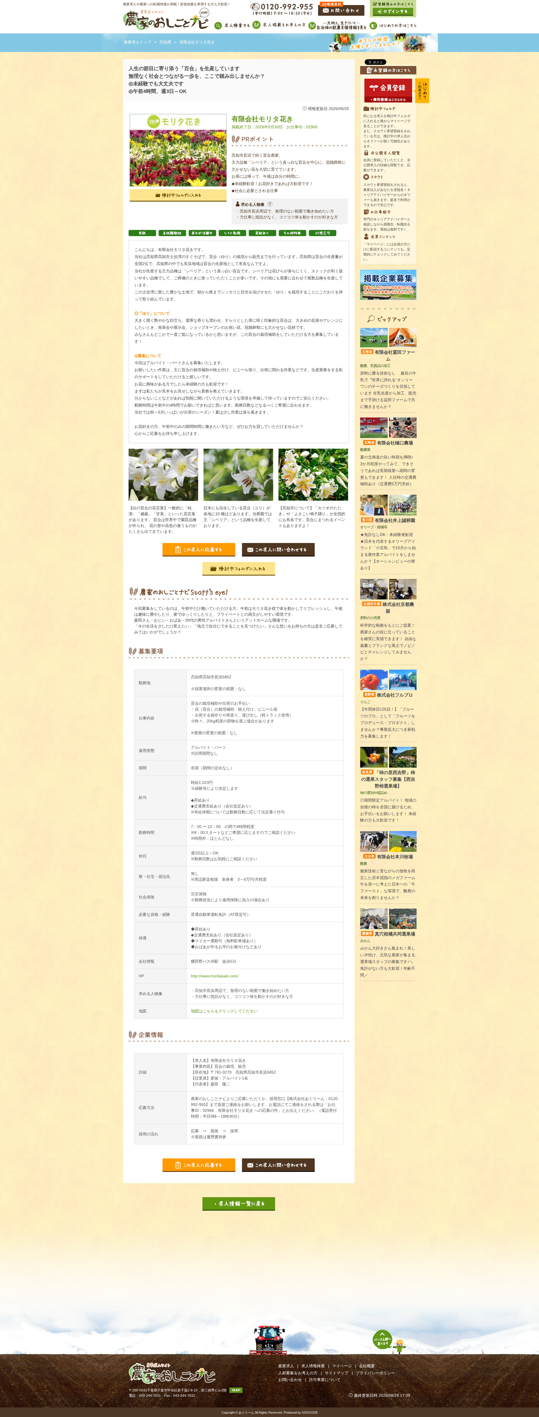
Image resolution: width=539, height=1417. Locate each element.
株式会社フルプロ (388, 695)
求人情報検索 (313, 1366)
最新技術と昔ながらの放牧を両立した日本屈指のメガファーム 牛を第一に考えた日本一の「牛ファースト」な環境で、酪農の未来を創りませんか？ (387, 884)
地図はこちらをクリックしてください (224, 1011)
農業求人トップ (137, 42)
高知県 (165, 42)
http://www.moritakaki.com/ (214, 976)
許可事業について (325, 1379)
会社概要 (367, 1366)
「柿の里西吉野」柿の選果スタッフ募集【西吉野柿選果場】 (388, 779)
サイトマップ (336, 1373)
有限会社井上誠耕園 (388, 520)
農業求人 (286, 1366)
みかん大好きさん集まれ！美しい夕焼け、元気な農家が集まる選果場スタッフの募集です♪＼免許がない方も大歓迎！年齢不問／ (387, 961)
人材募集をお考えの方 (298, 1373)
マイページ (342, 1366)
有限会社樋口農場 (388, 443)
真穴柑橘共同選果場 (388, 934)
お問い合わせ (290, 1379)
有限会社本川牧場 (388, 856)
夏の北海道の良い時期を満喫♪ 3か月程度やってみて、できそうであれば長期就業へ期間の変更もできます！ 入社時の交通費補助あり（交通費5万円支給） (388, 470)
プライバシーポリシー (375, 1373)
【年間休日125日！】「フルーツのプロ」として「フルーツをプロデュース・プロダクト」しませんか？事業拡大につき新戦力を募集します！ (387, 722)
